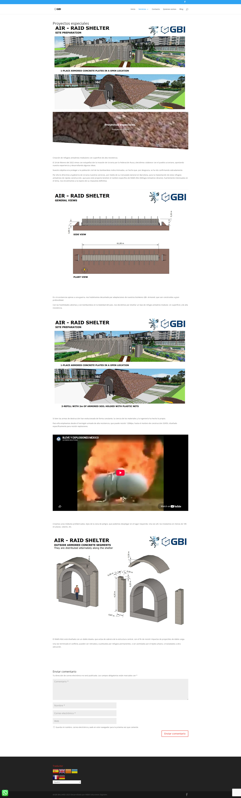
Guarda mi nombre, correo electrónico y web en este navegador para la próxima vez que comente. (97, 727)
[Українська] (75, 771)
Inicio (133, 9)
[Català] (68, 771)
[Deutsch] (62, 777)
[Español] (56, 771)
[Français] (56, 777)
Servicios (142, 9)
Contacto (156, 9)
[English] (62, 771)
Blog (181, 9)
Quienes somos (169, 9)
